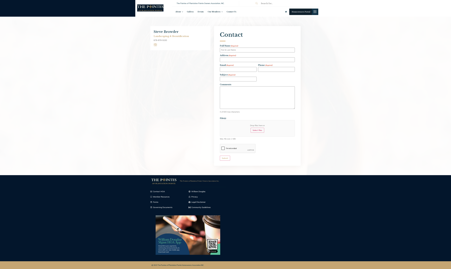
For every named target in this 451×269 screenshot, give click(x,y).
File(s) (223, 118)
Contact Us (231, 12)
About (178, 12)
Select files (257, 130)
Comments (225, 84)
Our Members (214, 12)
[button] (200, 3)
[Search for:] (288, 3)
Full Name (229, 46)
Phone (265, 65)
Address (228, 55)
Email (227, 65)
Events (201, 12)
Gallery (190, 12)
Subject (227, 75)
